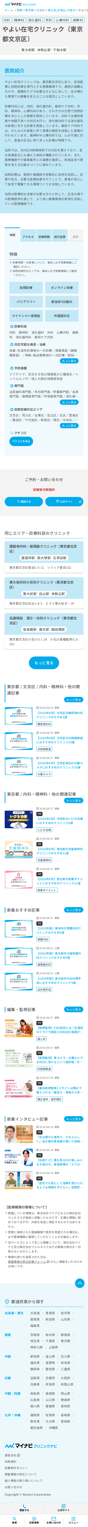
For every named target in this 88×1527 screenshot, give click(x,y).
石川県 (65, 1356)
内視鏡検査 (44, 749)
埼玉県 (35, 1341)
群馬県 (65, 1334)
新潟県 (35, 1356)
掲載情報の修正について (21, 1474)
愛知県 (50, 1369)
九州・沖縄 (12, 1415)
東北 (20, 1313)
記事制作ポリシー (16, 1468)
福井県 (35, 1362)
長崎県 (65, 1415)
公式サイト (66, 501)
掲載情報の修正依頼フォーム (27, 1262)
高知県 (65, 1406)
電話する (26, 501)
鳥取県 (35, 1393)
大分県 (50, 1421)
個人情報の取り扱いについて (23, 1480)
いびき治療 (44, 830)
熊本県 (35, 1421)
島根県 (50, 1393)
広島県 (35, 1399)
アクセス (28, 237)
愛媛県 (50, 1406)
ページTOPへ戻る (79, 1283)
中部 (8, 1356)
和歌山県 (67, 1384)
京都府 (50, 1378)
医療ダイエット (47, 890)
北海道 (9, 1313)
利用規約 (10, 1461)
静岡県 (35, 1369)
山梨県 (53, 1347)
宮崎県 (65, 1421)
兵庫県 (35, 1384)
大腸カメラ (44, 774)
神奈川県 (36, 1347)
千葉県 (50, 1341)
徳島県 (65, 1399)
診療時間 (44, 237)
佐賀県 (50, 1415)
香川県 (35, 1406)
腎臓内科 (43, 939)
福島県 (35, 1325)
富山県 (50, 1356)
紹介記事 (59, 237)
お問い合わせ (13, 1487)
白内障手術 (44, 989)
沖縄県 (53, 1427)
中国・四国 (12, 1393)
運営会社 (10, 1455)
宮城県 (35, 1319)
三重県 (65, 1369)
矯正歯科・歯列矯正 (50, 1099)
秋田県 (50, 1319)
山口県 (50, 1399)
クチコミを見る (21, 441)
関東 (8, 1334)
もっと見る (69, 361)
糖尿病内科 (44, 724)
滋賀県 (35, 1378)
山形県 (65, 1319)
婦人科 (42, 1039)
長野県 (50, 1362)
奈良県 (50, 1384)
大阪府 (65, 1378)
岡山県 (65, 1393)
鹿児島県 (36, 1427)
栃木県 (50, 1334)
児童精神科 (44, 860)
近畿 (8, 1378)
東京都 (65, 1341)
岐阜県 (65, 1362)
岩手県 (65, 1313)
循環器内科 (44, 964)
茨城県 (35, 1334)
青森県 (50, 1313)
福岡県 (35, 1415)
